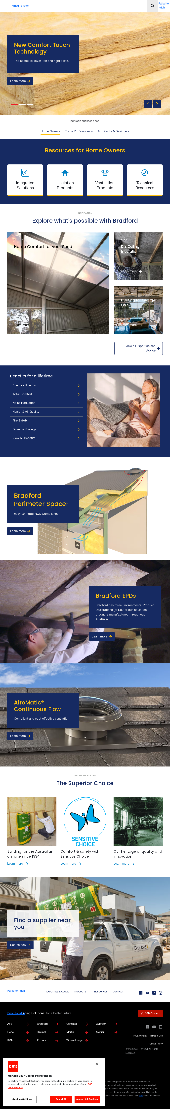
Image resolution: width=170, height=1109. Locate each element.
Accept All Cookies (87, 1099)
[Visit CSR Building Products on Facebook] (147, 1027)
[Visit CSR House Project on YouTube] (154, 1027)
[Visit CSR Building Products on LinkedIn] (161, 1027)
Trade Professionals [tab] (79, 131)
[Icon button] (153, 5)
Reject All (60, 1099)
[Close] (96, 1064)
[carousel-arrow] (148, 104)
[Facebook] (141, 993)
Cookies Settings (22, 1099)
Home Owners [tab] (50, 131)
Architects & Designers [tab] (113, 131)
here (141, 1096)
